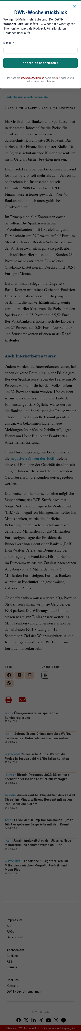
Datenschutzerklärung (32, 78)
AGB (57, 78)
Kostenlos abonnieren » (40, 63)
